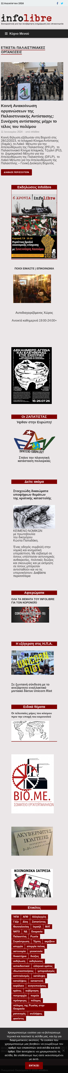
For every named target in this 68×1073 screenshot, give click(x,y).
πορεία (35, 995)
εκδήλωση (19, 961)
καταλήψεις (20, 980)
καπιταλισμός (21, 975)
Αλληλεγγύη (39, 916)
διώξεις (34, 956)
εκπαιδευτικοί (21, 966)
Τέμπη (37, 941)
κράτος (17, 990)
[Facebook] (57, 3)
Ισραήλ (37, 926)
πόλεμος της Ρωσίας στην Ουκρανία (28, 1007)
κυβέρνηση (32, 990)
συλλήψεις (36, 1013)
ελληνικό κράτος (43, 966)
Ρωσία (34, 936)
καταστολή (37, 980)
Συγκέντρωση (21, 941)
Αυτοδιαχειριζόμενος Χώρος (34, 312)
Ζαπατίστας (39, 921)
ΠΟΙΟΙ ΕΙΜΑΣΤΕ (24, 268)
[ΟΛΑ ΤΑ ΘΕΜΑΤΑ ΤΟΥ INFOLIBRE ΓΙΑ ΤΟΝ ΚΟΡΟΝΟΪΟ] (30, 621)
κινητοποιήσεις (37, 985)
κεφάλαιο (18, 985)
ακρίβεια (50, 941)
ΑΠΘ (25, 916)
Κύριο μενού (19, 33)
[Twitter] (62, 3)
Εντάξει (34, 1065)
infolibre (35, 131)
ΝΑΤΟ (16, 931)
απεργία (18, 946)
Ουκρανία (36, 931)
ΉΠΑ (16, 916)
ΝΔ (25, 931)
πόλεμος (36, 1000)
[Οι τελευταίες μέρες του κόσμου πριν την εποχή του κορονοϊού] (30, 739)
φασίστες (18, 1018)
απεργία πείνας (36, 946)
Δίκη (25, 921)
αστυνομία (19, 951)
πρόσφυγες (20, 1000)
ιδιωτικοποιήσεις (23, 971)
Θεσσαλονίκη (21, 926)
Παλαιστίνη (19, 936)
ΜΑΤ (47, 926)
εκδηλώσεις (36, 961)
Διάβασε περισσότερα (16, 172)
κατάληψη (39, 975)
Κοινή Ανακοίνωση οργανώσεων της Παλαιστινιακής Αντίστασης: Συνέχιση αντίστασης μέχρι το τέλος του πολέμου (29, 115)
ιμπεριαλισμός (46, 971)
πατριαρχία (20, 995)
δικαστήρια (19, 956)
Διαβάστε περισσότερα (29, 574)
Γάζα (16, 921)
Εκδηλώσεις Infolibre (34, 187)
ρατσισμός (19, 1013)
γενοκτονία (36, 951)
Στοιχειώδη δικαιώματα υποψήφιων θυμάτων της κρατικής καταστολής (32, 494)
